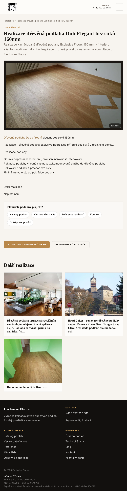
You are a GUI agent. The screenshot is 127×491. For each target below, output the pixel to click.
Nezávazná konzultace (71, 244)
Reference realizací (73, 214)
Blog (68, 446)
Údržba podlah (74, 436)
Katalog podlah (18, 214)
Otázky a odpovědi (20, 222)
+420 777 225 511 (76, 413)
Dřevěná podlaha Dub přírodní (23, 137)
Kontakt (94, 214)
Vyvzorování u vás (44, 214)
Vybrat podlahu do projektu (27, 244)
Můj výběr (10, 452)
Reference (9, 21)
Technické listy (74, 441)
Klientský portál (75, 457)
